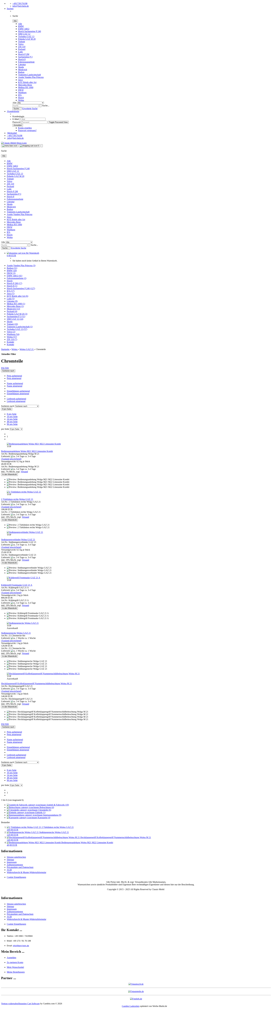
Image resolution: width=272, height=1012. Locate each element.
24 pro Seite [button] (12, 419)
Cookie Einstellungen (16, 877)
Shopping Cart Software (29, 1003)
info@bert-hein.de (20, 6)
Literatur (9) (12, 301)
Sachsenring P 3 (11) (16, 316)
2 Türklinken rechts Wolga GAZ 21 (17, 499)
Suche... (45, 105)
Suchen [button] (10, 8)
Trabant (21, 41)
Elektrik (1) (40, 812)
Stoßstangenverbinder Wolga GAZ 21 (18, 539)
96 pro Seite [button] (12, 424)
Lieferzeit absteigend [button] (16, 401)
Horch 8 (22, 59)
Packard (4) (12, 311)
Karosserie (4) (43, 817)
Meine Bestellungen (16, 972)
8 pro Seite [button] (11, 414)
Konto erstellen (25, 128)
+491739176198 (19, 3)
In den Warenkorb (9, 474)
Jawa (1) (10, 293)
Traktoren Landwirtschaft (29, 74)
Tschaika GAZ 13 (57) (17, 329)
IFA (20, 95)
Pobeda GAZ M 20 (27, 39)
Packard (21, 49)
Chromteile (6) (44, 810)
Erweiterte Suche (30, 108)
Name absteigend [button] (14, 386)
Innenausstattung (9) (52, 815)
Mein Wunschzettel (15, 967)
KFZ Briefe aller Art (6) (17, 296)
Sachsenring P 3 (25, 57)
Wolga (21, 100)
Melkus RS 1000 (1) (16, 304)
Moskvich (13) (13, 309)
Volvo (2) (11, 332)
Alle (20, 24)
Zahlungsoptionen (15, 865)
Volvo (21, 44)
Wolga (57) (12, 337)
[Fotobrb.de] (136, 999)
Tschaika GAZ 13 (26, 36)
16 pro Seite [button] (12, 416)
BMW (21, 26)
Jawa (20, 80)
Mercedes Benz (25, 85)
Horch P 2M (23, 54)
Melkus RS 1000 (25, 87)
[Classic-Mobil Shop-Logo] (14, 143)
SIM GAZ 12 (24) (15, 319)
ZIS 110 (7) (12, 339)
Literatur (22, 64)
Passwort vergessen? (27, 130)
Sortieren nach (8, 406)
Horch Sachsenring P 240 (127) (21, 288)
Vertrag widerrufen (9, 1003)
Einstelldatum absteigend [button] (18, 393)
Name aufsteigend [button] (15, 383)
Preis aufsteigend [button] (14, 376)
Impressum (12, 862)
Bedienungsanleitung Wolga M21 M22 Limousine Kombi (27, 451)
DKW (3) (11, 273)
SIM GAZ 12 (24, 34)
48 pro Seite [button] (12, 421)
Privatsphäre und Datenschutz (20, 867)
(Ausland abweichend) (11, 459)
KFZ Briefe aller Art (27, 82)
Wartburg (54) (13, 334)
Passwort (16, 122)
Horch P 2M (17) (14, 283)
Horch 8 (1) (12, 286)
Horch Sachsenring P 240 (29, 31)
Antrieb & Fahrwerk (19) (57, 805)
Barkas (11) (12, 268)
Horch (21, 97)
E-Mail (15, 119)
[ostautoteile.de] (136, 991)
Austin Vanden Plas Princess (31, 77)
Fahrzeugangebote (26, 62)
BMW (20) (12, 270)
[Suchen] (40, 105)
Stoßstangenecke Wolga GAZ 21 (16, 633)
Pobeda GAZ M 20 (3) (17, 314)
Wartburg (22, 92)
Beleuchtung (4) (46, 807)
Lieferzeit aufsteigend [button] (16, 398)
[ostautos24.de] (136, 984)
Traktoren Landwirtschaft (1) (20, 326)
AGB (9, 870)
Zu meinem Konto (15, 962)
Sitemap (10, 859)
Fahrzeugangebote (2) (16, 278)
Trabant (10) (12, 324)
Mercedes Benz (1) (15, 306)
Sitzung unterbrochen (16, 857)
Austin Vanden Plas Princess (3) (21, 265)
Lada (20, 52)
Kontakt (10, 342)
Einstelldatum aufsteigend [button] (18, 391)
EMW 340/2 (23, 29)
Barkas (21, 72)
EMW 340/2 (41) (14, 275)
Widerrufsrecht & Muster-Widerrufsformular (26, 872)
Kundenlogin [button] (13, 111)
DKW (21, 90)
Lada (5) (10, 298)
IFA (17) (10, 291)
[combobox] (8, 370)
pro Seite (5, 429)
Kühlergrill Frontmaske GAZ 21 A (16, 585)
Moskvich (22, 69)
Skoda (21, 67)
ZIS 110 (21, 46)
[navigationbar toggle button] (9, 145)
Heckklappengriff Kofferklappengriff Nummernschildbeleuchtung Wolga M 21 (36, 683)
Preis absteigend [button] (14, 378)
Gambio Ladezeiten (130, 1006)
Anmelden (11, 957)
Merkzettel (12, 133)
